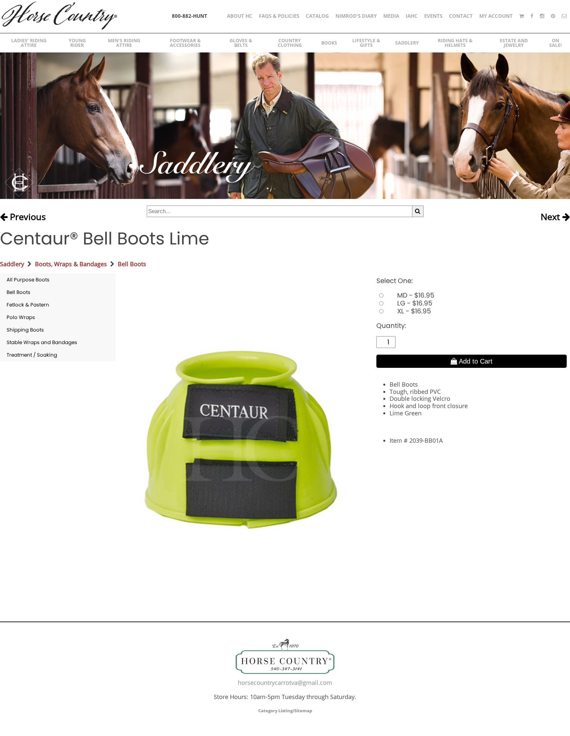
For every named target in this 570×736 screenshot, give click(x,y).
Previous (27, 217)
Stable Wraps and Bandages (42, 342)
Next (551, 217)
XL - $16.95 (413, 311)
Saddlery (12, 264)
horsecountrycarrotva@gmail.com (285, 683)
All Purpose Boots (28, 279)
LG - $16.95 (414, 303)
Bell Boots (132, 264)
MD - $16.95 (415, 295)
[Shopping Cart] (521, 15)
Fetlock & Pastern (28, 304)
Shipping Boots (25, 329)
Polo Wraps (21, 317)
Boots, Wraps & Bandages (71, 264)
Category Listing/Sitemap (285, 711)
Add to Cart (474, 361)
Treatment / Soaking (32, 354)
